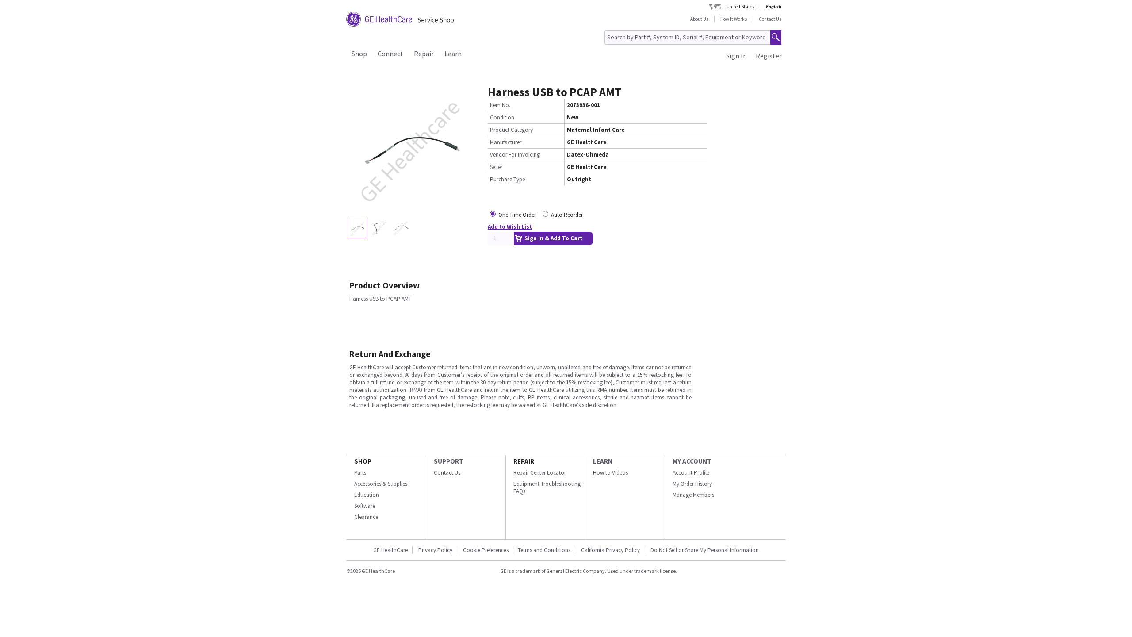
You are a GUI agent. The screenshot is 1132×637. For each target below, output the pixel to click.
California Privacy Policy (611, 550)
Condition (502, 117)
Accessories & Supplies (380, 483)
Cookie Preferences (486, 550)
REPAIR (523, 461)
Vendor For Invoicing (515, 154)
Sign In (736, 55)
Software (364, 506)
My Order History (692, 483)
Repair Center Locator (539, 472)
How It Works (733, 19)
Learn (453, 53)
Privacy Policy (435, 550)
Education (366, 495)
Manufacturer (505, 142)
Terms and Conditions (544, 550)
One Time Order (517, 215)
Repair (424, 53)
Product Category (511, 130)
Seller (496, 167)
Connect (390, 53)
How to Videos (610, 472)
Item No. (500, 105)
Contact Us (770, 19)
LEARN (602, 461)
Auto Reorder (567, 215)
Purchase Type (507, 179)
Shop (359, 53)
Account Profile (691, 472)
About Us (699, 19)
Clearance (366, 517)
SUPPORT (448, 461)
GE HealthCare (390, 550)
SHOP (362, 461)
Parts (360, 472)
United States (740, 7)
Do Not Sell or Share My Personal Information (704, 550)
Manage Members (693, 495)
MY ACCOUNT (692, 461)
